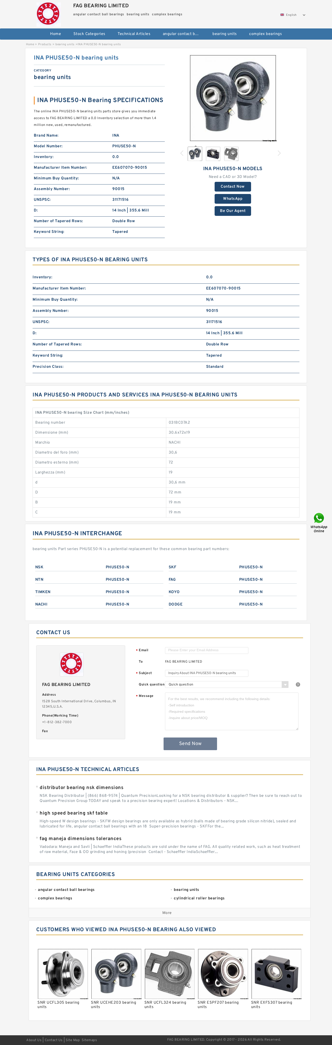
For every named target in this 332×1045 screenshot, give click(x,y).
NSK (39, 567)
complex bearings (265, 34)
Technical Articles (134, 34)
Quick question (152, 685)
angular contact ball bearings (184, 34)
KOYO (174, 592)
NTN (39, 579)
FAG (172, 579)
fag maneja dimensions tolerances (81, 839)
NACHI (41, 604)
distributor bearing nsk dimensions (81, 788)
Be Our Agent (232, 211)
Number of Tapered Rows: (58, 221)
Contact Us (54, 1040)
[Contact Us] (319, 522)
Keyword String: (49, 231)
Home (55, 34)
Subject (144, 673)
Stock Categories (89, 34)
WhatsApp (232, 198)
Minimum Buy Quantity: (56, 178)
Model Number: (48, 146)
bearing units (224, 34)
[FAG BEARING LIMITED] (48, 13)
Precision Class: (48, 366)
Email (142, 650)
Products (45, 44)
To (141, 662)
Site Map (73, 1040)
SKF (172, 567)
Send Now (190, 744)
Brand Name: (46, 135)
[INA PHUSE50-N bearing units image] (233, 98)
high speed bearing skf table (74, 813)
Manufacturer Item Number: (60, 167)
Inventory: (43, 157)
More (167, 913)
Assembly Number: (52, 189)
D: (36, 210)
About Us (34, 1040)
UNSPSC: (42, 199)
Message (145, 696)
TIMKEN (43, 592)
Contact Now (233, 186)
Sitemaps (89, 1040)
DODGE (176, 604)
